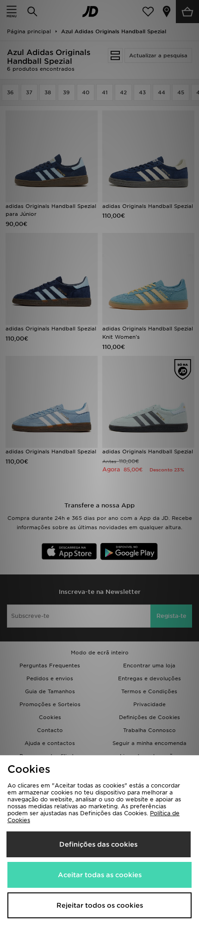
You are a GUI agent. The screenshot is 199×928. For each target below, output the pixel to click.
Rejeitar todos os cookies (99, 905)
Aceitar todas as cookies (100, 875)
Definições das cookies (98, 844)
